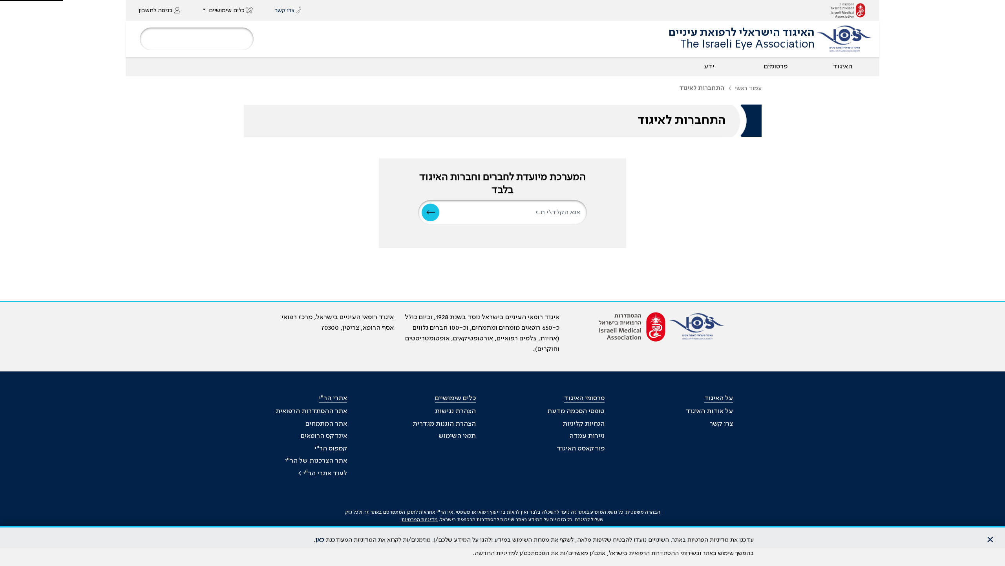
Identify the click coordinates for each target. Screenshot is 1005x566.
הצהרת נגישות (455, 411)
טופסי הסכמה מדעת (576, 411)
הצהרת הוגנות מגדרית (444, 423)
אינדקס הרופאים (324, 435)
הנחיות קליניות (584, 423)
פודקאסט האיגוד (581, 448)
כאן (319, 540)
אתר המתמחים (326, 423)
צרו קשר (721, 423)
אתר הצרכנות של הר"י (316, 460)
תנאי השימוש (457, 435)
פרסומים (776, 66)
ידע (709, 66)
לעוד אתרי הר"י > (322, 473)
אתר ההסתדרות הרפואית (311, 411)
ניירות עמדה (587, 435)
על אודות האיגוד (709, 411)
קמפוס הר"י (330, 448)
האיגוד (842, 66)
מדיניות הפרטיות (420, 519)
